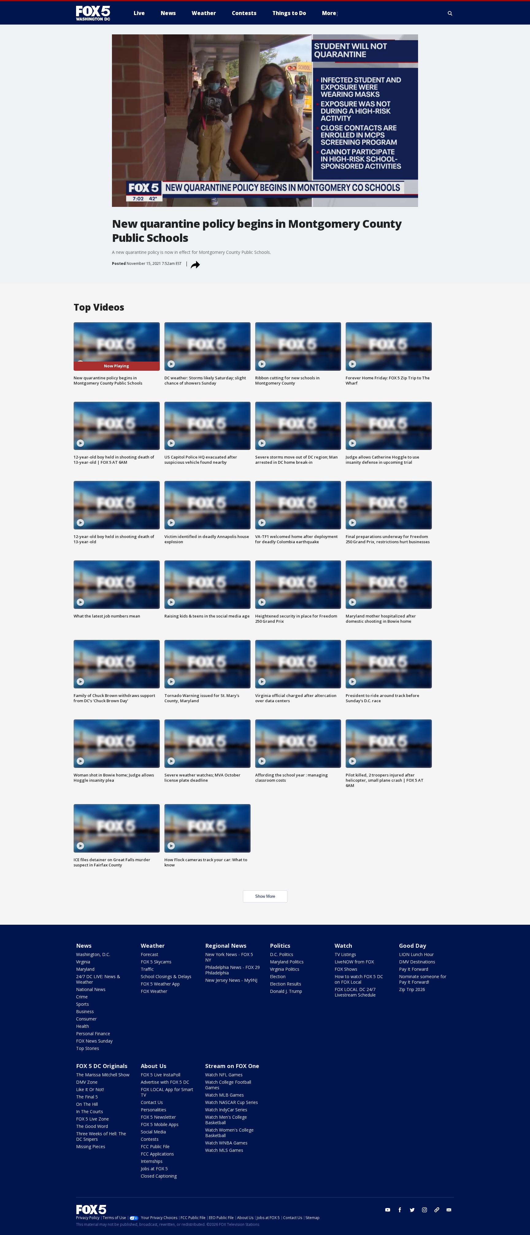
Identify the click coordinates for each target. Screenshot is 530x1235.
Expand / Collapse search (450, 13)
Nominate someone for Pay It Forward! (422, 979)
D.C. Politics (281, 954)
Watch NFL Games (224, 1075)
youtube (388, 1210)
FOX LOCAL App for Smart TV (167, 1092)
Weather (153, 945)
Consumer (86, 1019)
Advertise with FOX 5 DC (165, 1082)
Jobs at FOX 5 (154, 1168)
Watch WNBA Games (226, 1143)
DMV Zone (87, 1082)
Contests (150, 1139)
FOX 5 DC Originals (101, 1066)
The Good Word (92, 1126)
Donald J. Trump (286, 991)
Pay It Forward (413, 969)
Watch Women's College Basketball (229, 1132)
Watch (343, 945)
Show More (265, 896)
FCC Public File (155, 1146)
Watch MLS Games (224, 1150)
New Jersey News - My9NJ (231, 980)
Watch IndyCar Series (226, 1110)
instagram (424, 1210)
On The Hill (87, 1104)
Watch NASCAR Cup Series (231, 1102)
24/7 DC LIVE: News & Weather (98, 979)
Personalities (153, 1110)
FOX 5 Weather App (160, 984)
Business (85, 1011)
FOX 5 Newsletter (158, 1117)
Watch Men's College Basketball (226, 1119)
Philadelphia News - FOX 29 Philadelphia (232, 970)
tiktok (437, 1210)
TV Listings (345, 954)
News (83, 945)
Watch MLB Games (224, 1095)
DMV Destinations (417, 962)
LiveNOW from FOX (354, 962)
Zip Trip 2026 (412, 989)
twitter (412, 1210)
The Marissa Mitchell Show (102, 1075)
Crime (82, 997)
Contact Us (152, 1102)
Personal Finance (93, 1033)
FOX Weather (154, 991)
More (329, 13)
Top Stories (87, 1048)
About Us (153, 1066)
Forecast (149, 954)
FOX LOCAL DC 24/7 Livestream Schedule (355, 992)
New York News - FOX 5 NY (229, 957)
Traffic (147, 969)
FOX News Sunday (94, 1041)
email (449, 1210)
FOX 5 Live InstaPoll (160, 1075)
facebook (400, 1210)
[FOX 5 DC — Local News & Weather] (96, 13)
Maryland (85, 969)
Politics (280, 945)
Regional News (225, 945)
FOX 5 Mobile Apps (160, 1124)
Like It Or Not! (90, 1089)
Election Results (285, 984)
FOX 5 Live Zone (92, 1119)
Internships (152, 1161)
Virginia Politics (284, 969)
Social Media (153, 1132)
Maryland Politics (287, 962)
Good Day (412, 945)
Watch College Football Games (228, 1084)
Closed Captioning (159, 1176)
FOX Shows (346, 969)
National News (91, 989)
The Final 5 (87, 1097)
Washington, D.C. (93, 954)
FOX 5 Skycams (156, 962)
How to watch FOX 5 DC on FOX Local (359, 979)
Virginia (83, 962)
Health (82, 1026)
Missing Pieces (90, 1146)
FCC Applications (157, 1154)
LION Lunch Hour (416, 954)
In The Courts (89, 1111)
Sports (82, 1004)
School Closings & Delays (166, 976)
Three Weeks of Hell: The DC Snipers (101, 1136)
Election (278, 976)
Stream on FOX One (232, 1066)
